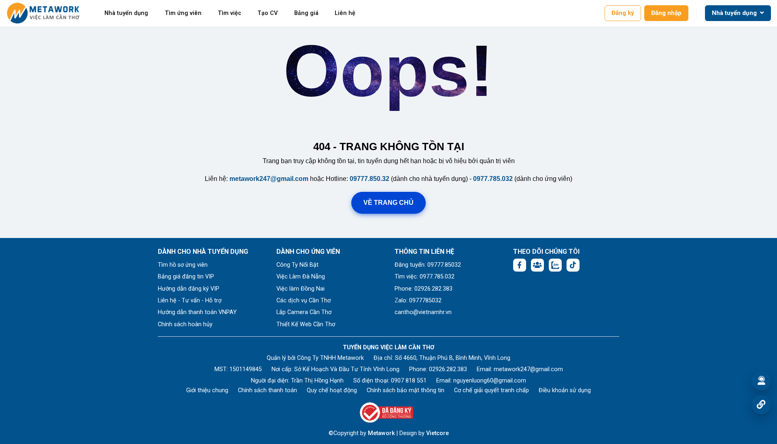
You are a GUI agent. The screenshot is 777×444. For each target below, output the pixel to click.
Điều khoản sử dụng (565, 390)
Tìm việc (229, 13)
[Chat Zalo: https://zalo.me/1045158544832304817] (555, 265)
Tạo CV (267, 13)
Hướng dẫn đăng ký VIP (188, 288)
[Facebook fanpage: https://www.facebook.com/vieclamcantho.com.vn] (519, 265)
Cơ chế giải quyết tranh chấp (491, 390)
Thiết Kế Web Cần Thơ (305, 324)
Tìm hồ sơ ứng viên (183, 264)
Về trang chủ (388, 202)
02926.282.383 (448, 369)
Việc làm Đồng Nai (300, 288)
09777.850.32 (369, 178)
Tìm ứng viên (183, 13)
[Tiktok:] (573, 265)
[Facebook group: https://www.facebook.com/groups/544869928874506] (537, 265)
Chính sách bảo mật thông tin (405, 390)
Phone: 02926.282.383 (423, 288)
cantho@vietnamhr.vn (423, 312)
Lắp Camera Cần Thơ (303, 312)
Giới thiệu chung (207, 390)
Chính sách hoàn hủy (185, 324)
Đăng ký (622, 13)
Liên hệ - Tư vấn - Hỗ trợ (189, 300)
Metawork (381, 433)
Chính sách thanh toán (267, 390)
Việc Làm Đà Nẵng (300, 276)
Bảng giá (306, 13)
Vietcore (437, 433)
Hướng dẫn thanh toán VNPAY (197, 312)
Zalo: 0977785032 (418, 300)
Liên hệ (345, 13)
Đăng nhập (666, 13)
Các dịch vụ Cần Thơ (303, 300)
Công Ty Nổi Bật (297, 264)
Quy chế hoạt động (332, 390)
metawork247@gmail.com (268, 178)
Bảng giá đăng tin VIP (186, 276)
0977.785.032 (493, 178)
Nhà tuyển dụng (126, 13)
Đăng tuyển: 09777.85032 (428, 264)
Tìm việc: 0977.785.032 (424, 276)
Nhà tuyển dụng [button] (735, 13)
